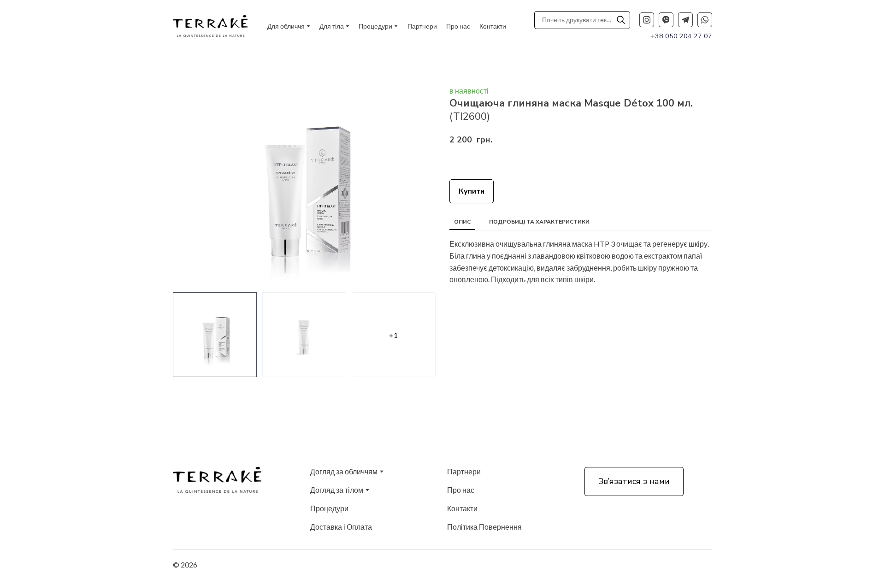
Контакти (492, 26)
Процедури (329, 508)
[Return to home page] (210, 26)
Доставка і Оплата (341, 526)
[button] (620, 19)
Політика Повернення (484, 526)
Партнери (422, 26)
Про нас (458, 26)
